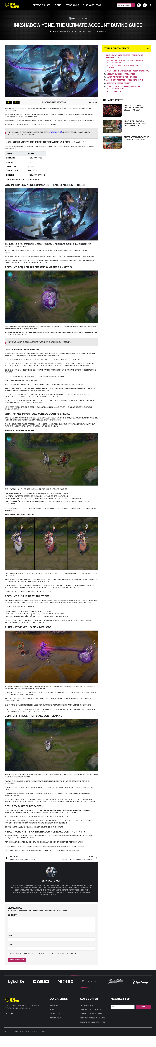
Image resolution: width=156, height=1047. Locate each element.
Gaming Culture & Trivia (91, 1014)
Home (54, 31)
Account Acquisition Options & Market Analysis (124, 67)
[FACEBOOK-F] (7, 1014)
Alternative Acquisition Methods (122, 77)
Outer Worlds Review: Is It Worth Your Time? (136, 138)
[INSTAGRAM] (12, 1014)
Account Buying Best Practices (121, 74)
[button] (147, 48)
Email (10, 945)
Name (10, 936)
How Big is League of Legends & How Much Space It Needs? (134, 107)
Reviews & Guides (41, 5)
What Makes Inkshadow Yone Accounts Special (128, 71)
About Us (54, 1005)
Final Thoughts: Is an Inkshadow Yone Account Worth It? (124, 87)
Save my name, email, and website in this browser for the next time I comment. (43, 954)
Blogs (52, 1009)
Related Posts (114, 91)
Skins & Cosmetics (92, 5)
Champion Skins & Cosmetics (54, 102)
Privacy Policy (56, 1018)
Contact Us (55, 1014)
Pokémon (57, 5)
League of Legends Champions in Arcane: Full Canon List (135, 123)
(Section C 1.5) (56, 132)
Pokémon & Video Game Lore (92, 1018)
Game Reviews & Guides (90, 1009)
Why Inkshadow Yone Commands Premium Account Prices (125, 61)
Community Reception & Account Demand (124, 80)
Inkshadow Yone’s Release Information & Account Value (124, 56)
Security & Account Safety (119, 83)
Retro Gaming (72, 5)
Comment (12, 915)
